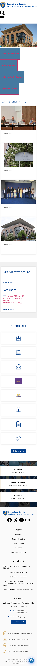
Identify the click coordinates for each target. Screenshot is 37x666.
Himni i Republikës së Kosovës (18, 651)
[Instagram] (27, 520)
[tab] (10, 54)
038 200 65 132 (22, 613)
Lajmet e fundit (9, 102)
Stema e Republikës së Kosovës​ (18, 645)
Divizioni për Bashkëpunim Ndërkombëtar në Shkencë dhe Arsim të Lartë (18, 583)
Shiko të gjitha (24, 102)
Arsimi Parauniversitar (10, 54)
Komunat (18, 535)
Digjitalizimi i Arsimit (9, 89)
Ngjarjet (10, 290)
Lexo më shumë (8, 282)
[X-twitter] (15, 520)
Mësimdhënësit (18, 482)
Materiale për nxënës (18, 472)
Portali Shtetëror (18, 539)
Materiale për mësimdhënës (18, 485)
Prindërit (18, 495)
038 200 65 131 (22, 611)
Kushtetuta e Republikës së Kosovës (20, 633)
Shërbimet (18, 326)
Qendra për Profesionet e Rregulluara (18, 589)
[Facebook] (9, 520)
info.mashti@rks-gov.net (21, 617)
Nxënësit (18, 469)
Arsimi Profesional (9, 65)
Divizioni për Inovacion (18, 577)
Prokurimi (18, 548)
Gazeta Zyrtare (18, 543)
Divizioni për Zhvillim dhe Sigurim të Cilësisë (16, 567)
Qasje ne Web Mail (18, 552)
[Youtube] (21, 520)
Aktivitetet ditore (16, 272)
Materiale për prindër (18, 498)
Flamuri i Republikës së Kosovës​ (18, 639)
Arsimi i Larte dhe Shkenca (12, 77)
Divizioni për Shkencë (18, 572)
